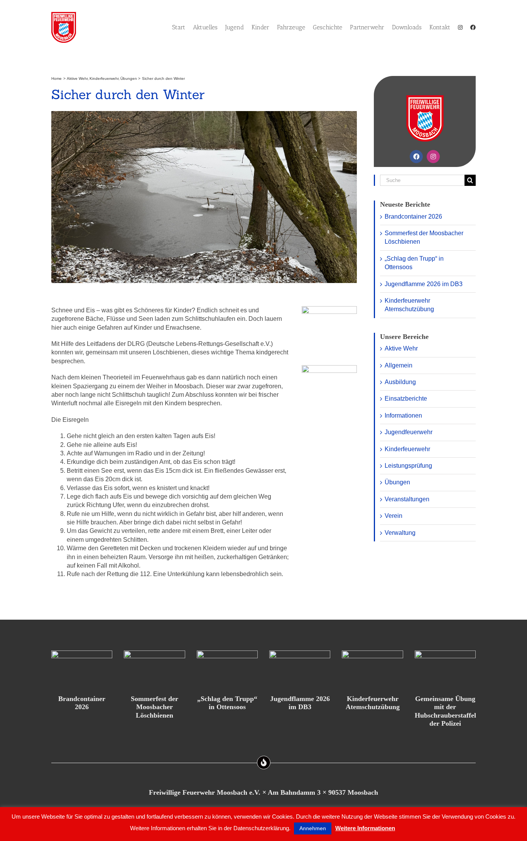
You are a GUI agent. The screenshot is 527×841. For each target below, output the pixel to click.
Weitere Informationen (365, 828)
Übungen (397, 482)
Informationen (403, 415)
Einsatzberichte (406, 398)
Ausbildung (400, 382)
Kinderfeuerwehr (407, 449)
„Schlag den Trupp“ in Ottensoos (227, 703)
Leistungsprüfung (408, 465)
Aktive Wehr (401, 348)
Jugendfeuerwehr (408, 432)
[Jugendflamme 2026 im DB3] (299, 670)
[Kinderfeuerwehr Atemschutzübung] (372, 670)
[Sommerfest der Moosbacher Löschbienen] (154, 670)
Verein (393, 515)
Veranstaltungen (407, 499)
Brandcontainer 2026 (413, 216)
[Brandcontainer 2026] (81, 670)
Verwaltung (400, 532)
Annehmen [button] (312, 828)
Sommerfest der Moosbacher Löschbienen (154, 707)
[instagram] (433, 156)
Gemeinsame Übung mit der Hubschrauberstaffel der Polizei (445, 711)
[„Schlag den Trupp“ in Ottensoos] (227, 670)
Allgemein (398, 365)
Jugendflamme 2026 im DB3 (424, 284)
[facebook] (416, 156)
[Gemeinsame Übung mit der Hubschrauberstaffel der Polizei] (445, 670)
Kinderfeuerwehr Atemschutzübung (373, 703)
